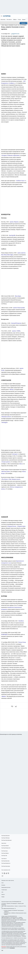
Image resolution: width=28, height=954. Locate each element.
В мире (19, 19)
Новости (3, 894)
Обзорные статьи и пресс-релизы (7, 880)
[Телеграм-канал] (6, 873)
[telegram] (16, 706)
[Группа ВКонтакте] (2, 873)
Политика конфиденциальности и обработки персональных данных (13, 937)
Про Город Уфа (4, 855)
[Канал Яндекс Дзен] (8, 873)
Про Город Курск (4, 850)
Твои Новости (4, 858)
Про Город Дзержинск (5, 835)
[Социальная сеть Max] (2, 876)
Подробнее (24, 936)
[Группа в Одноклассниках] (4, 873)
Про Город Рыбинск (5, 853)
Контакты (3, 885)
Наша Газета (3, 843)
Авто (2, 892)
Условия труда (4, 889)
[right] (26, 19)
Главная (2, 896)
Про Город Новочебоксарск (6, 840)
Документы (3, 19)
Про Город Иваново (5, 845)
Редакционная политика (5, 887)
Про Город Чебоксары (5, 837)
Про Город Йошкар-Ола (5, 847)
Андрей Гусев (15, 33)
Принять (23, 23)
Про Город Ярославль (5, 860)
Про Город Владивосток (5, 863)
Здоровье (24, 19)
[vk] (12, 706)
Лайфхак (15, 19)
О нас (2, 882)
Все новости (9, 19)
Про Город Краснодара (5, 866)
